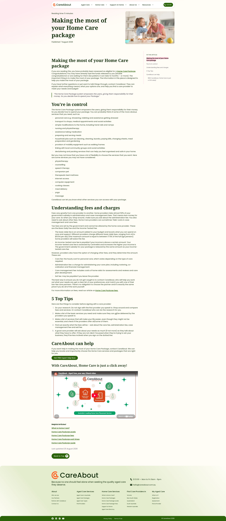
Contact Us (55, 504)
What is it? (155, 495)
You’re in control (151, 64)
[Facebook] (53, 518)
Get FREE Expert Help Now (65, 358)
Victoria (129, 495)
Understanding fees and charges (157, 67)
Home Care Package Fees (110, 504)
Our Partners (55, 498)
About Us (133, 5)
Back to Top (59, 456)
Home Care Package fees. (106, 290)
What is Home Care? (61, 428)
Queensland (130, 501)
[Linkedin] (56, 518)
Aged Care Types (82, 501)
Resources (146, 5)
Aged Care (85, 5)
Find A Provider (156, 504)
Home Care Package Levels (64, 432)
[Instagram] (60, 518)
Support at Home (107, 506)
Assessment (156, 501)
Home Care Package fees (63, 435)
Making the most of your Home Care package (157, 59)
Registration (155, 498)
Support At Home (117, 5)
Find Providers (81, 504)
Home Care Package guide (63, 443)
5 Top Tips (149, 71)
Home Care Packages (108, 498)
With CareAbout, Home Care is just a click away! (159, 79)
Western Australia (132, 506)
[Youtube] (63, 518)
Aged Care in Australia (83, 495)
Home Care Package (126, 71)
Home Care (99, 5)
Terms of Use (118, 518)
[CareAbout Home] (89, 475)
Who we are (55, 495)
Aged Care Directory (108, 509)
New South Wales (132, 498)
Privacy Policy (108, 518)
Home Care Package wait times (66, 439)
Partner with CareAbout (59, 501)
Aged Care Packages (83, 498)
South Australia (131, 504)
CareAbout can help (153, 74)
